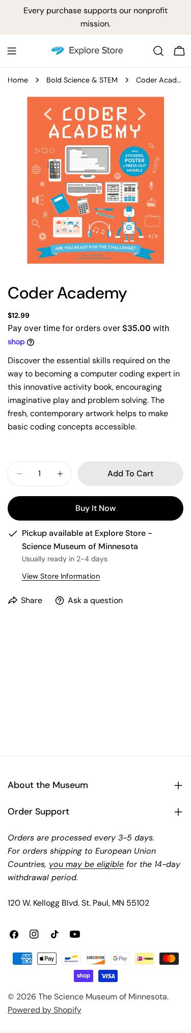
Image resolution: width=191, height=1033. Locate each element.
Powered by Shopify (44, 1009)
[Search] (158, 51)
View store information (61, 576)
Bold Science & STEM (82, 80)
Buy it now (95, 508)
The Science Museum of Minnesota (102, 996)
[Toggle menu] (12, 51)
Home (18, 80)
